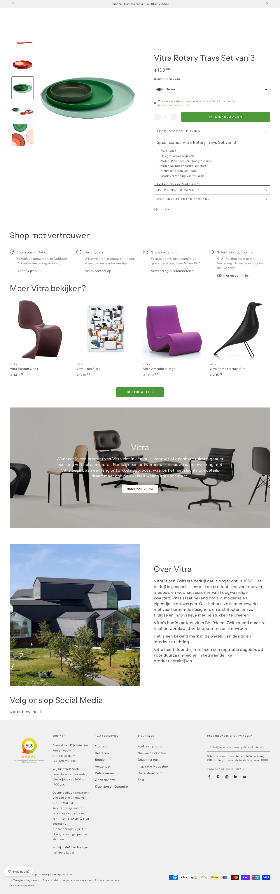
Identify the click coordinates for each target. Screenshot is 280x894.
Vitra (157, 49)
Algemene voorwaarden (77, 880)
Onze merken (148, 760)
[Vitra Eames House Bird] (240, 329)
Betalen (101, 760)
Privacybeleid (51, 880)
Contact (101, 746)
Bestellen (102, 753)
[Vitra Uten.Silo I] (106, 329)
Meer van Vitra (140, 488)
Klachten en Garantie (111, 787)
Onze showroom (150, 773)
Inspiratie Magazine (153, 766)
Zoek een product (151, 746)
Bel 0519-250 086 (64, 761)
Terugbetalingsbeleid (26, 880)
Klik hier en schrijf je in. (234, 276)
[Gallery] (75, 94)
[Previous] (41, 94)
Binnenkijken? (27, 271)
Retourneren (104, 773)
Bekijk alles (140, 392)
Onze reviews (105, 780)
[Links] (13, 4)
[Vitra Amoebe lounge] (173, 329)
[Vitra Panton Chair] (40, 329)
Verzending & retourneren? (172, 271)
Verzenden (103, 766)
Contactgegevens (24, 885)
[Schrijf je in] (268, 747)
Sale (141, 780)
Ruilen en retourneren (107, 880)
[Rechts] (266, 4)
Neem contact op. (98, 271)
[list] (140, 263)
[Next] (133, 94)
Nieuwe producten (152, 753)
